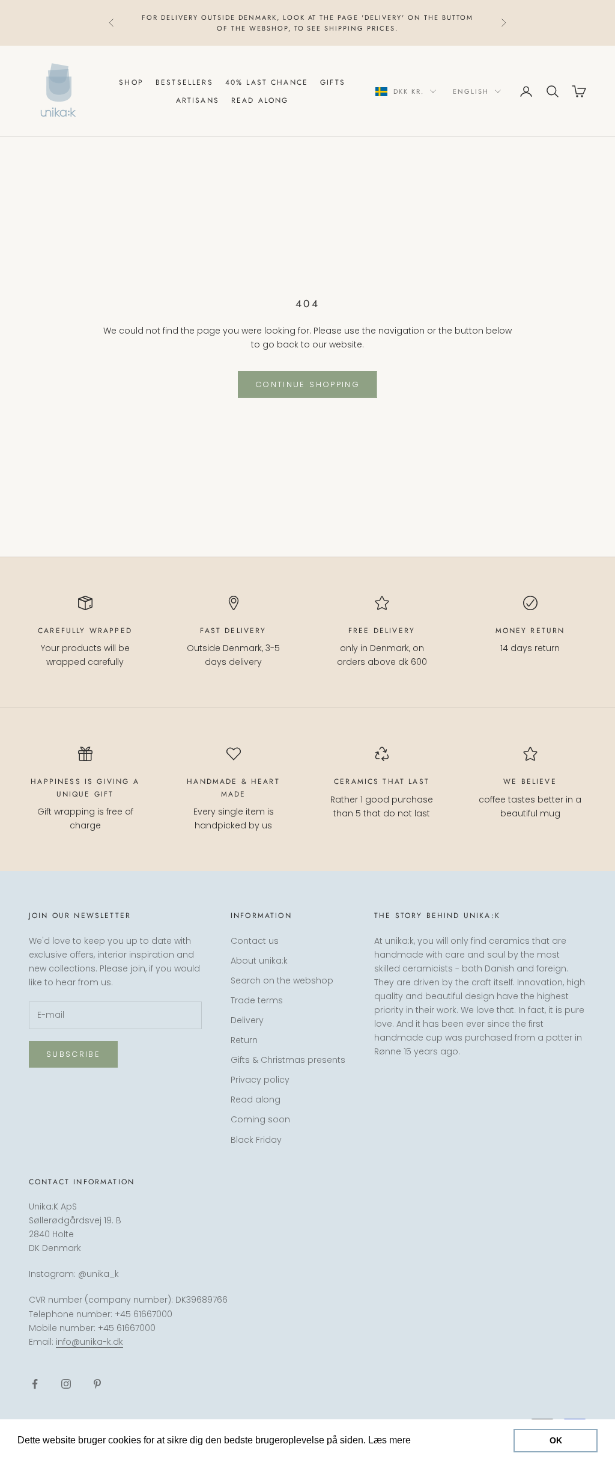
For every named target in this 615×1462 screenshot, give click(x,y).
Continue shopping (307, 384)
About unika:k (259, 961)
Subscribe (73, 1054)
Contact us (255, 941)
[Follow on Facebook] (35, 1384)
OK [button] (556, 1440)
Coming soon (260, 1119)
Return (244, 1040)
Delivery (247, 1020)
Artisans (197, 100)
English (471, 91)
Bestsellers (184, 82)
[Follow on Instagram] (66, 1384)
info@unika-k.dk (89, 1342)
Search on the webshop (282, 980)
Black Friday (256, 1140)
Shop (131, 82)
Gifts (332, 82)
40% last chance (266, 82)
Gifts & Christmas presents (288, 1060)
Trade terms (257, 1000)
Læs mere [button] (436, 1440)
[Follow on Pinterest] (97, 1384)
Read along (260, 100)
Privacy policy (260, 1080)
